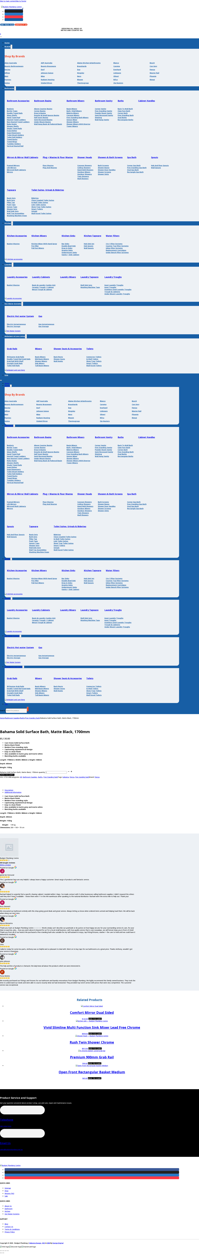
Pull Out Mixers (37, 248)
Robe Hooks (12, 124)
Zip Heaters (118, 83)
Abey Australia (11, 63)
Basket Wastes (13, 244)
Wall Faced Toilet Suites (41, 213)
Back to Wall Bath (125, 109)
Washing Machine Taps (90, 287)
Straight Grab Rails (15, 363)
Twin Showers (83, 176)
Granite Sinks (67, 250)
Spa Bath (131, 157)
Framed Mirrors (13, 165)
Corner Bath (123, 113)
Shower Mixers (73, 122)
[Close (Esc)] (8, 1250)
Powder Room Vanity (103, 113)
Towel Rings (12, 142)
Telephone (6, 1119)
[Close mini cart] (1, 36)
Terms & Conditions (12, 1229)
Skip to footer (21, 1)
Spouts (154, 157)
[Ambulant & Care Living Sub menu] (26, 336)
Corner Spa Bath (133, 165)
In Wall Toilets (92, 359)
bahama (66, 777)
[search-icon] (28, 709)
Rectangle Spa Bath (135, 172)
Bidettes (35, 198)
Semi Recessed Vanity (104, 115)
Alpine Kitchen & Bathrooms (89, 63)
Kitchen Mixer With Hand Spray (44, 244)
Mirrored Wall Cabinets (16, 170)
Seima (7, 83)
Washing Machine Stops (17, 216)
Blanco (116, 63)
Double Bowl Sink (69, 246)
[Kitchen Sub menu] (12, 223)
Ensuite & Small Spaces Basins (46, 115)
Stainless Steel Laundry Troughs (117, 289)
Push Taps (11, 205)
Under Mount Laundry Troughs (117, 294)
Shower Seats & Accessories (68, 348)
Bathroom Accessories (18, 100)
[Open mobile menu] (1, 380)
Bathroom (8, 1209)
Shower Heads (84, 157)
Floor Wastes (48, 165)
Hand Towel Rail (13, 117)
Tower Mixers (72, 126)
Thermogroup (83, 83)
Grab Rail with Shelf (15, 361)
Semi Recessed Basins (43, 120)
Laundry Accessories (17, 277)
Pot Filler (35, 246)
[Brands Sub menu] (11, 47)
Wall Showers (82, 179)
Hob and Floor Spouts (160, 165)
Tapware (11, 190)
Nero (79, 76)
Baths (121, 100)
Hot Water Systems (13, 304)
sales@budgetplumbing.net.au (11, 1149)
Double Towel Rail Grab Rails (18, 359)
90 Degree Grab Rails (15, 357)
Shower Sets (12, 209)
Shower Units (103, 174)
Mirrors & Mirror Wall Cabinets (22, 157)
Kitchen (8, 223)
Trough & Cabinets (112, 292)
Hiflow (7, 73)
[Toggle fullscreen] (3, 1250)
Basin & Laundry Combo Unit (44, 285)
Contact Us (21, 25)
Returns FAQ (9, 1193)
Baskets (10, 109)
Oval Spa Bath (133, 170)
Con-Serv (153, 66)
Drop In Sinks (67, 248)
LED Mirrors (11, 168)
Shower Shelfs (13, 126)
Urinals (34, 211)
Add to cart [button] (95, 1019)
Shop (6, 1191)
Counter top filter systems (117, 246)
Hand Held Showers (85, 170)
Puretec (8, 79)
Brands (7, 46)
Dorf (43, 69)
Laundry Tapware (89, 277)
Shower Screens (104, 172)
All (21, 777)
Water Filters (112, 235)
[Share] (5, 1250)
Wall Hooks (58, 361)
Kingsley (80, 73)
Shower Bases (103, 168)
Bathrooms (9, 88)
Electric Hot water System (20, 316)
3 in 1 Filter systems (114, 244)
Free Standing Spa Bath (136, 168)
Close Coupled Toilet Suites (42, 200)
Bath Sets (11, 200)
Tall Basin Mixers (42, 365)
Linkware (117, 73)
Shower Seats (59, 359)
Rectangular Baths (125, 120)
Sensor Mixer (72, 120)
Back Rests (58, 357)
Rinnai (152, 79)
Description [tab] (9, 790)
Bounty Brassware (48, 66)
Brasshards (81, 66)
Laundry (8, 264)
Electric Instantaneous (16, 324)
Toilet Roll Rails (13, 365)
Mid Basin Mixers (42, 359)
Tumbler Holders (14, 144)
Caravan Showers (84, 165)
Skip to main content (8, 1)
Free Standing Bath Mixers (77, 117)
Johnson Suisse (47, 73)
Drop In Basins (40, 113)
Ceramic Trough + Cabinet (43, 287)
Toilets (89, 348)
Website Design (35, 1243)
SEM (48, 1243)
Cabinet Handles (146, 100)
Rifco (115, 79)
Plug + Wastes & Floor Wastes (58, 157)
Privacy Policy (10, 1232)
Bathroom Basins (42, 100)
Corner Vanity (100, 109)
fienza (72, 777)
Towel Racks (12, 139)
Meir (6, 76)
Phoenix (153, 76)
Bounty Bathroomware (14, 66)
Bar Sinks (65, 244)
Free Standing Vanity (103, 111)
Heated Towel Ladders (16, 120)
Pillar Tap (11, 202)
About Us (8, 1206)
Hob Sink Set (89, 244)
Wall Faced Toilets (94, 365)
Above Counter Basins (43, 109)
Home (7, 43)
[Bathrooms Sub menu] (15, 88)
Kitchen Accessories (17, 235)
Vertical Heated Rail (15, 146)
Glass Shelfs (12, 115)
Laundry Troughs (113, 277)
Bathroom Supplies (12, 718)
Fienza (152, 69)
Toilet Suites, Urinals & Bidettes (47, 190)
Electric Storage (13, 326)
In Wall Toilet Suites (39, 202)
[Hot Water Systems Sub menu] (22, 304)
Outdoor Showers (84, 174)
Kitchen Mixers (39, 235)
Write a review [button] (5, 865)
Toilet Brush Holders (15, 135)
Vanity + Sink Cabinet (70, 255)
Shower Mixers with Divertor (78, 124)
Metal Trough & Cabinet (42, 289)
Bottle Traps (12, 111)
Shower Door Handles (107, 170)
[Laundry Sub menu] (12, 265)
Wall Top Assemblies (15, 213)
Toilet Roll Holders (14, 137)
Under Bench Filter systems (117, 252)
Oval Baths (122, 117)
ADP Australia (46, 63)
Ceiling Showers (84, 168)
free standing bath (82, 777)
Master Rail (154, 73)
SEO (43, 1243)
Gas (40, 316)
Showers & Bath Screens (110, 157)
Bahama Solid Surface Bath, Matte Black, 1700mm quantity (22, 772)
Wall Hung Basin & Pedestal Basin (48, 124)
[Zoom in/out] (1, 1250)
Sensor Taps (12, 207)
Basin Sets (11, 198)
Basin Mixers (72, 109)
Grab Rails (12, 348)
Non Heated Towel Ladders (18, 122)
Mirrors (10, 172)
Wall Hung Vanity (102, 120)
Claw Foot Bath (124, 111)
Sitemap (8, 1188)
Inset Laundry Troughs (113, 285)
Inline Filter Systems (114, 248)
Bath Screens (103, 165)
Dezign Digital (58, 1243)
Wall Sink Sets (13, 211)
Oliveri (116, 76)
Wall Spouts (156, 168)
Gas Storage (43, 326)
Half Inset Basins (41, 117)
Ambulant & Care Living (15, 336)
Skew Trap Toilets (93, 361)
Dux (78, 69)
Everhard (117, 69)
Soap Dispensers (14, 133)
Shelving (98, 117)
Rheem (80, 79)
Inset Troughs (110, 287)
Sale (6, 375)
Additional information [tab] (13, 792)
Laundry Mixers (68, 277)
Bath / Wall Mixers (74, 111)
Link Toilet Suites (38, 205)
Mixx (43, 76)
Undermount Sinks (69, 252)
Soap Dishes (12, 131)
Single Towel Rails (14, 128)
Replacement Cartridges (116, 250)
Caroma (116, 66)
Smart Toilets (37, 209)
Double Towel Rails (15, 113)
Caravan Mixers (73, 115)
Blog (6, 1224)
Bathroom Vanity (103, 100)
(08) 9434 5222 (7, 25)
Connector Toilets (93, 357)
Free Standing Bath (126, 115)
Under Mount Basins (42, 122)
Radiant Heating (47, 79)
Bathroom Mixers (75, 100)
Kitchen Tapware (92, 235)
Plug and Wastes (50, 168)
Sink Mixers (39, 363)
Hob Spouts (88, 246)
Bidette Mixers (73, 113)
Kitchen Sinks (68, 235)
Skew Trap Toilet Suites (41, 207)
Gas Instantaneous (46, 324)
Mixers (38, 348)
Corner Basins (39, 111)
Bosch (152, 63)
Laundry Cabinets (41, 277)
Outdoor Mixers (83, 172)
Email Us (5, 1143)
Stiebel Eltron (46, 83)
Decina (7, 69)
